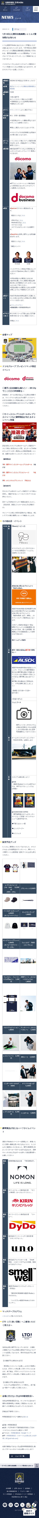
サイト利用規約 (7, 1494)
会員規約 (27, 1488)
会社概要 (8, 1488)
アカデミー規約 (24, 1491)
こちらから (6, 1316)
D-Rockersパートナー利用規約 (24, 1494)
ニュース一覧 (19, 1456)
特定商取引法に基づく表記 (19, 1497)
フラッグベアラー (17, 305)
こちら (15, 123)
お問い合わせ (18, 1488)
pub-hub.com (13, 1438)
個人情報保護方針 (12, 1491)
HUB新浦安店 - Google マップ (21, 1433)
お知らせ (25, 1417)
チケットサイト (15, 110)
